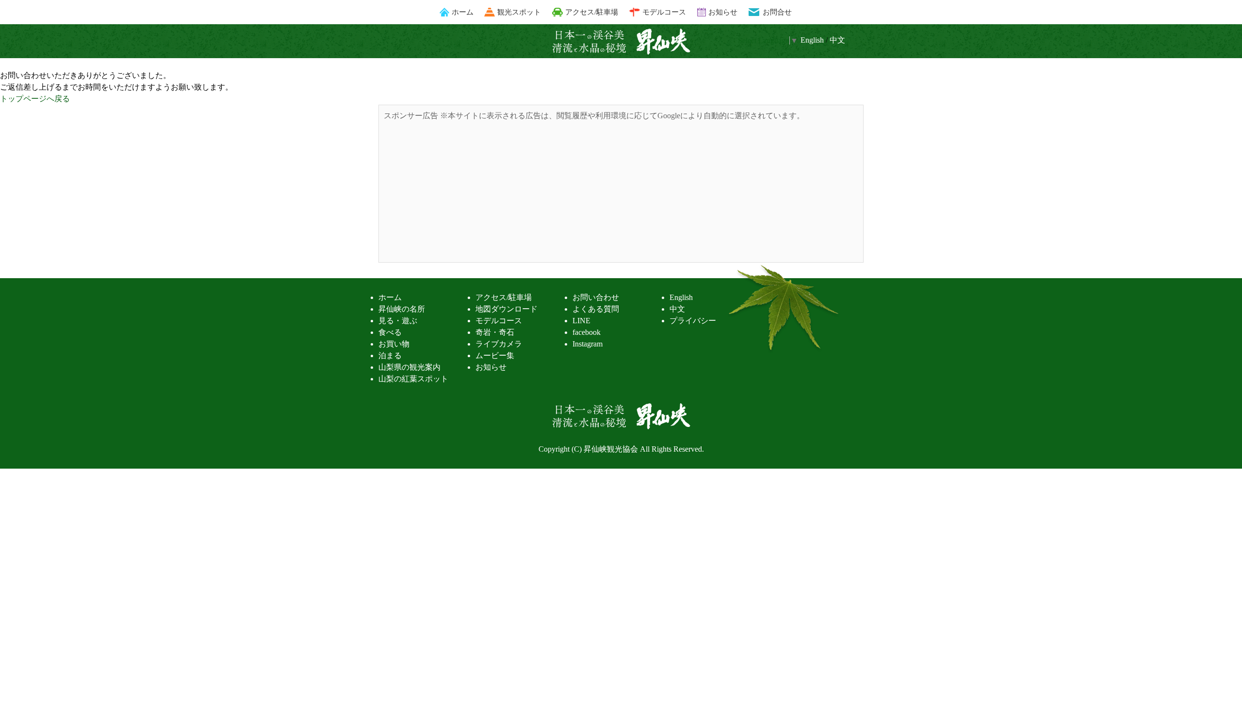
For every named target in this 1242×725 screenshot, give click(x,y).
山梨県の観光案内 (409, 367)
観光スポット (519, 12)
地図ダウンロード (506, 309)
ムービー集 (494, 355)
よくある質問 (595, 309)
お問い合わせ (595, 297)
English (681, 297)
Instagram (587, 344)
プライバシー (693, 320)
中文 (837, 40)
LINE (581, 320)
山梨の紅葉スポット (413, 379)
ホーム (463, 12)
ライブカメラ (498, 344)
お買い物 (393, 344)
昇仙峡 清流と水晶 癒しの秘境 (621, 41)
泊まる (390, 355)
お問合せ (777, 12)
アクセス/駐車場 (591, 12)
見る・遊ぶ (397, 320)
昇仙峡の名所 (401, 309)
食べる (390, 332)
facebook (586, 332)
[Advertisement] (621, 189)
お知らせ (722, 12)
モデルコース (664, 12)
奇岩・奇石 (494, 332)
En (812, 40)
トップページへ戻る (35, 99)
